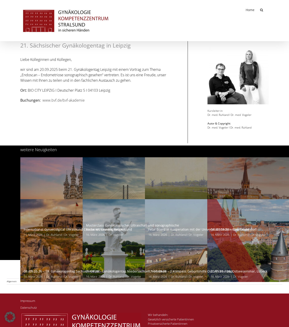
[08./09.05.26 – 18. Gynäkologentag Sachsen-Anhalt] (82, 240)
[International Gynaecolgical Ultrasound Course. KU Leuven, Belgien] (82, 198)
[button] (261, 9)
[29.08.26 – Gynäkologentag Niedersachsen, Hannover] (144, 240)
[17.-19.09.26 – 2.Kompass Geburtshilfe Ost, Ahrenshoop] (207, 240)
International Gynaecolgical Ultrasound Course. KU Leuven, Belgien (74, 229)
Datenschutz (28, 308)
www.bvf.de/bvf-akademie (63, 100)
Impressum (27, 301)
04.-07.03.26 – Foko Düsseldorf (233, 229)
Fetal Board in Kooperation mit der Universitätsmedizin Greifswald (198, 229)
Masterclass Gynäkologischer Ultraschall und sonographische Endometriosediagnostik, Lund (132, 227)
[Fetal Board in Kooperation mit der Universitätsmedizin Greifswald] (207, 198)
